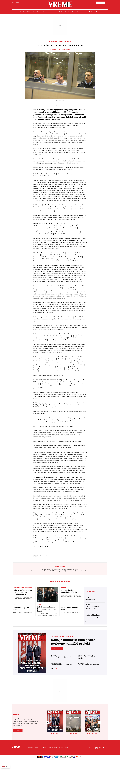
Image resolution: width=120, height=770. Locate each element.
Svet (49, 11)
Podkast (98, 11)
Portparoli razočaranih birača (90, 599)
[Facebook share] (54, 105)
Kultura (54, 11)
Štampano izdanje (76, 11)
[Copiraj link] (63, 105)
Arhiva (85, 11)
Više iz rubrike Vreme (60, 581)
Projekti (67, 747)
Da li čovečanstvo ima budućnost (88, 664)
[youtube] (96, 748)
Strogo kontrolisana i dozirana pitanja (88, 657)
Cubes (67, 752)
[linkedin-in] (107, 748)
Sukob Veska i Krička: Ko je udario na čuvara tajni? (46, 609)
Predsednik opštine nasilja (21, 609)
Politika (29, 11)
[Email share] (60, 105)
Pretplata (100, 3)
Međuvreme (45, 571)
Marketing (44, 747)
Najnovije (22, 11)
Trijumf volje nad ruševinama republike (92, 607)
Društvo (43, 11)
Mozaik (60, 11)
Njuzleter (91, 11)
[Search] (13, 2)
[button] (47, 723)
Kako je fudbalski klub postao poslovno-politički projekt (22, 592)
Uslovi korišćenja (53, 747)
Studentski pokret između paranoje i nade (92, 616)
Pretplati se (57, 648)
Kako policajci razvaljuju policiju (69, 591)
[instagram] (100, 748)
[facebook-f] (90, 748)
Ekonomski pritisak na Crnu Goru (61, 664)
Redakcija (30, 747)
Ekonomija (35, 11)
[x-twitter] (93, 748)
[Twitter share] (57, 105)
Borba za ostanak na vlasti (69, 609)
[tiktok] (103, 748)
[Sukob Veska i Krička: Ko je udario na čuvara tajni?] (47, 594)
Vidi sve (87, 621)
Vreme (55, 752)
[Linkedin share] (66, 105)
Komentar (67, 11)
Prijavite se (91, 3)
